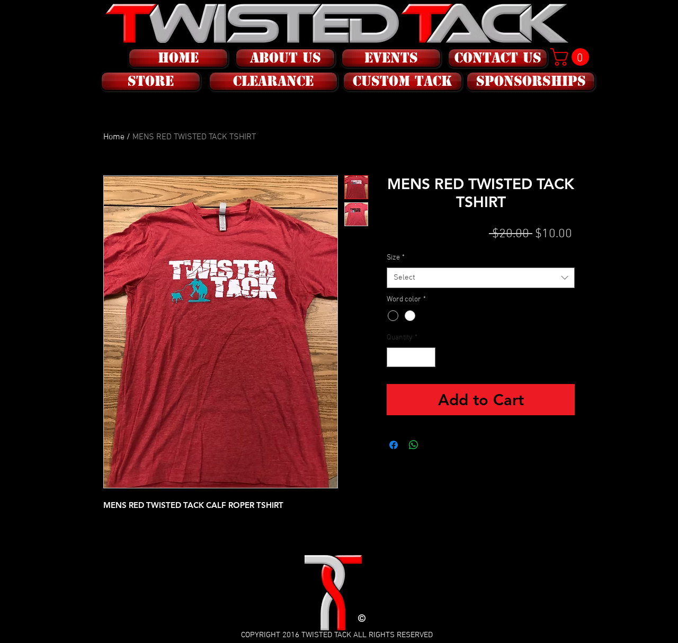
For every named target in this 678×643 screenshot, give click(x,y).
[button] (150, 81)
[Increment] (427, 357)
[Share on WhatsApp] (413, 445)
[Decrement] (395, 357)
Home (113, 137)
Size (396, 257)
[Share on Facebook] (393, 445)
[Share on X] (433, 445)
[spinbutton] (411, 357)
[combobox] (481, 277)
